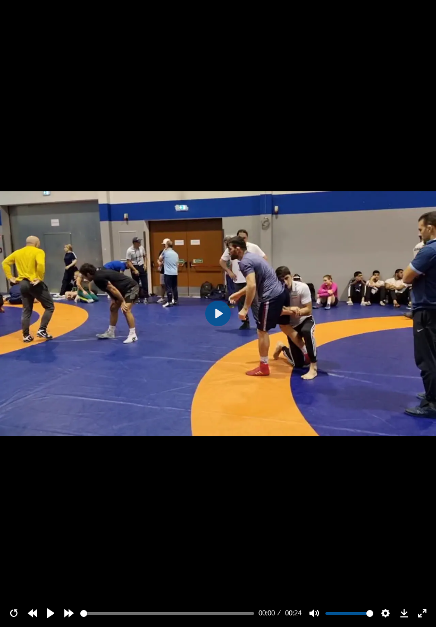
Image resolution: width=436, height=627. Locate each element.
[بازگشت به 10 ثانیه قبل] (32, 613)
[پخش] (50, 613)
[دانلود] (404, 613)
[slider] (167, 613)
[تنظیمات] (385, 613)
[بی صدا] (314, 613)
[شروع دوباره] (13, 613)
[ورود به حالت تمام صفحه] (422, 613)
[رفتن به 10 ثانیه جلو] (69, 613)
